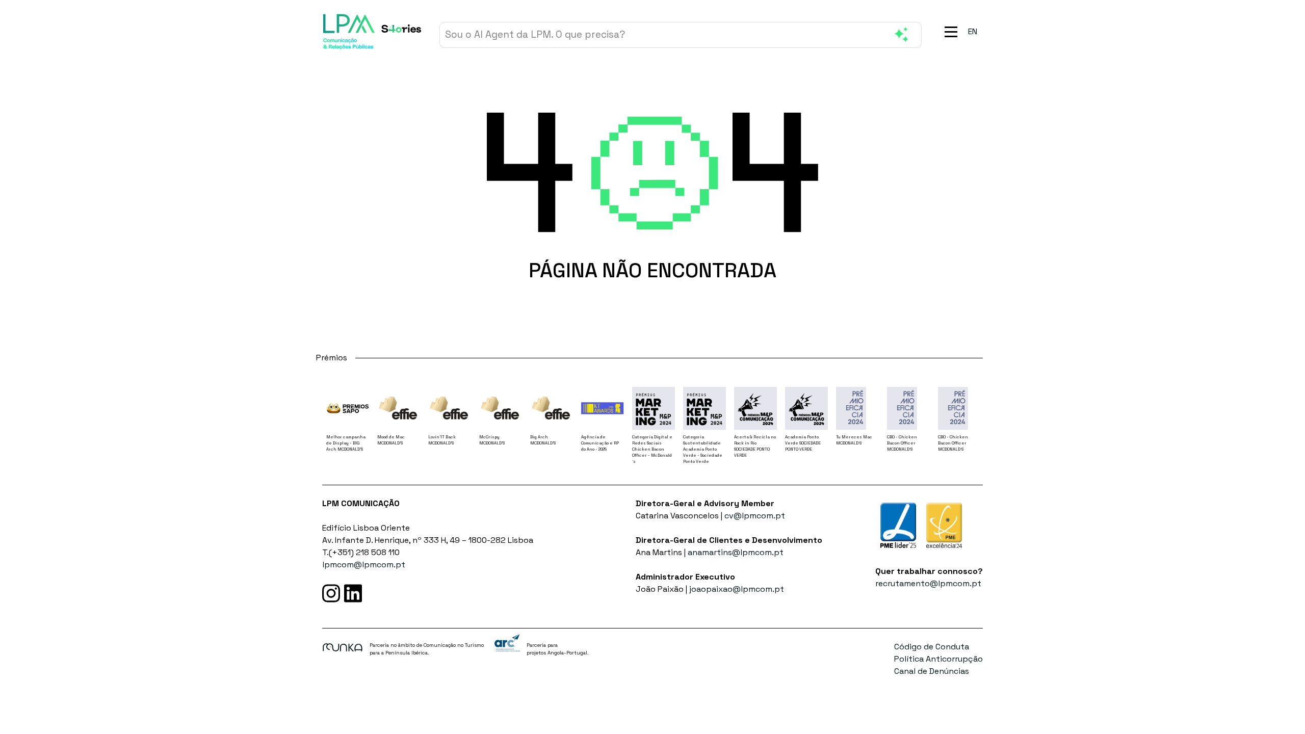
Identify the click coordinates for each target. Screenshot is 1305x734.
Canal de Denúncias (931, 671)
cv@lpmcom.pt (754, 515)
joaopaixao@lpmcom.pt (736, 589)
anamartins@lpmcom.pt (736, 552)
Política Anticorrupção (938, 658)
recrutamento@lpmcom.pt (928, 583)
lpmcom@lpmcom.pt (363, 564)
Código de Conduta (931, 646)
